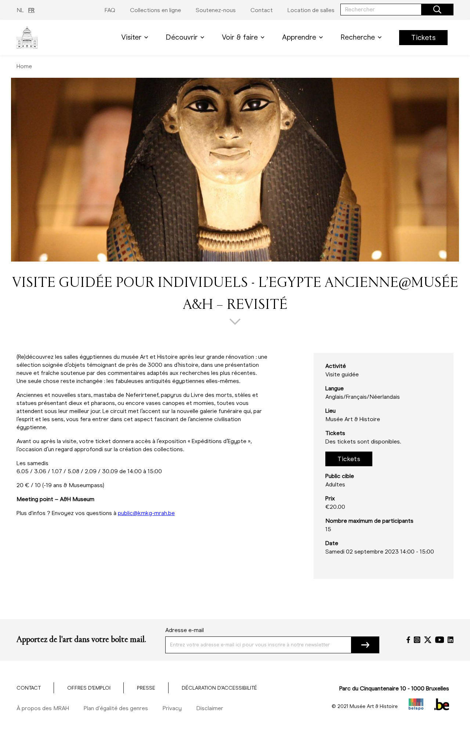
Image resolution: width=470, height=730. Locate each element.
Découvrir (182, 37)
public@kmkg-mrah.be (146, 513)
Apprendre (299, 37)
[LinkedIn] (450, 639)
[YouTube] (439, 639)
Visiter (131, 37)
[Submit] (365, 644)
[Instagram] (417, 639)
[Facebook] (408, 639)
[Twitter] (427, 639)
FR (31, 10)
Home (24, 66)
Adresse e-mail (184, 630)
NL (20, 10)
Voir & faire (240, 37)
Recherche (357, 37)
